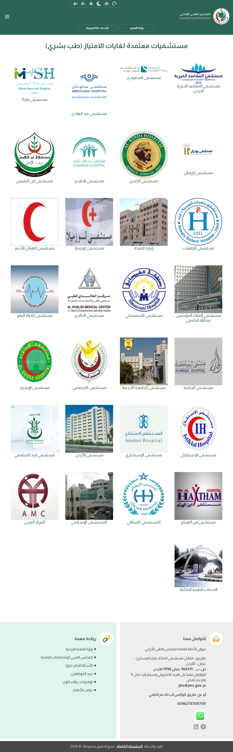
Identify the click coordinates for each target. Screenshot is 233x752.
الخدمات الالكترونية (97, 28)
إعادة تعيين (114, 3)
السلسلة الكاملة (130, 746)
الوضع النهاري (91, 3)
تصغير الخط (83, 3)
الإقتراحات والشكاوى (78, 682)
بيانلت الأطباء (83, 690)
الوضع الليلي (99, 3)
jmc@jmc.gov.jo (192, 685)
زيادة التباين (106, 3)
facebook (203, 726)
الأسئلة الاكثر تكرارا (79, 665)
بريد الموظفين (82, 674)
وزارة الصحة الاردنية (79, 649)
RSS (196, 726)
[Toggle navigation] (7, 16)
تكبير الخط (75, 3)
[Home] (205, 14)
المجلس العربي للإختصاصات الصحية (67, 657)
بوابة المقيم (137, 28)
